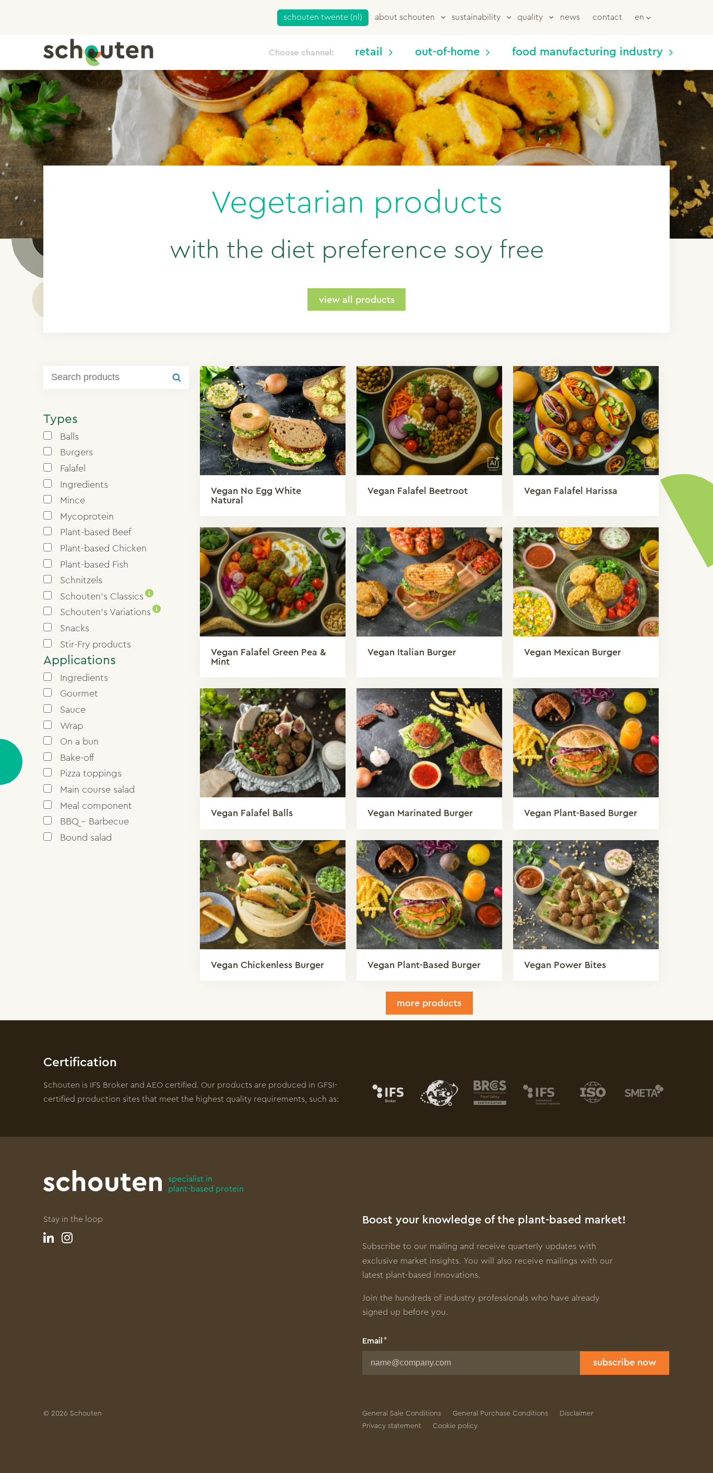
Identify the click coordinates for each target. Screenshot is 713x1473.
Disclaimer (576, 1413)
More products (429, 1003)
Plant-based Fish (94, 564)
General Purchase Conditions (500, 1413)
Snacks (74, 628)
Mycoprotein (87, 516)
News (570, 17)
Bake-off (77, 757)
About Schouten (405, 17)
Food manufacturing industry (587, 51)
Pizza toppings (91, 773)
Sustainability (476, 17)
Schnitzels (81, 580)
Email (372, 1341)
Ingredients (84, 484)
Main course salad (97, 789)
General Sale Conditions (401, 1413)
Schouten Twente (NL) (322, 17)
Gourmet (79, 693)
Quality (530, 17)
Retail (369, 51)
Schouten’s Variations (109, 612)
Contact (607, 17)
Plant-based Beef (95, 532)
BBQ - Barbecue (94, 821)
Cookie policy (455, 1426)
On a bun (79, 741)
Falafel (73, 468)
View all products (357, 299)
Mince (72, 500)
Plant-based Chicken (103, 548)
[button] (642, 16)
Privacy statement (391, 1426)
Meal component (96, 805)
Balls (69, 436)
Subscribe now (624, 1362)
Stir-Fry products (95, 644)
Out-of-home (447, 51)
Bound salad (86, 837)
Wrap (71, 725)
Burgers (76, 452)
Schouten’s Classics (105, 596)
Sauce (73, 709)
